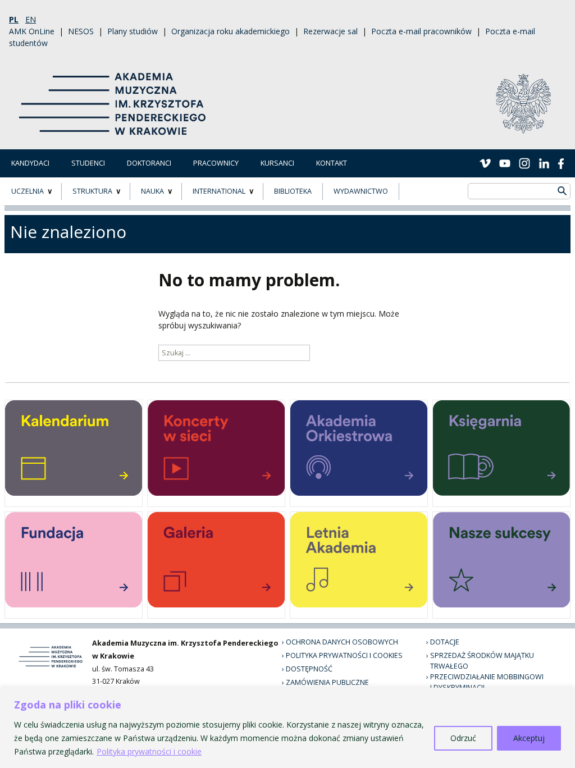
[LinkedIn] (544, 163)
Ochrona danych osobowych (342, 642)
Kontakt (331, 163)
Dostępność (309, 669)
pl (14, 19)
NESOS (81, 31)
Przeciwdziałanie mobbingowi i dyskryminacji (487, 682)
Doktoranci (149, 163)
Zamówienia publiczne (327, 682)
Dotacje (444, 642)
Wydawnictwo (361, 191)
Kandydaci (30, 163)
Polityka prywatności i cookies (344, 655)
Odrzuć (463, 738)
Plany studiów (132, 31)
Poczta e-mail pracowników (421, 31)
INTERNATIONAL (219, 191)
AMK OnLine (31, 31)
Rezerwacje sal (330, 31)
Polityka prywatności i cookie (149, 751)
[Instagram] (524, 163)
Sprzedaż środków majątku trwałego (482, 661)
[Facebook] (561, 163)
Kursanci (277, 163)
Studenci (88, 163)
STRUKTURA (92, 191)
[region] (287, 728)
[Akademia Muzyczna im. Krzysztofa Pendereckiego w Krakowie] (113, 97)
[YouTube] (504, 163)
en (30, 19)
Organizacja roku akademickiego (230, 31)
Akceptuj (529, 738)
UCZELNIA (27, 191)
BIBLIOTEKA (293, 191)
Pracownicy (216, 163)
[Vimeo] (485, 163)
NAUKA (152, 191)
